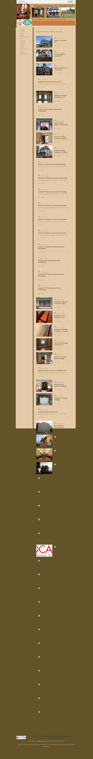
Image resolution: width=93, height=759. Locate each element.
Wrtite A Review (22, 52)
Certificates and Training (24, 36)
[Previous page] (50, 724)
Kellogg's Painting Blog (23, 48)
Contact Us (21, 38)
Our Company (22, 31)
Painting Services (22, 40)
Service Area (22, 50)
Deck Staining (22, 43)
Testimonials (22, 33)
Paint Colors (22, 47)
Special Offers (22, 45)
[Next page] (56, 724)
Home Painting (22, 29)
